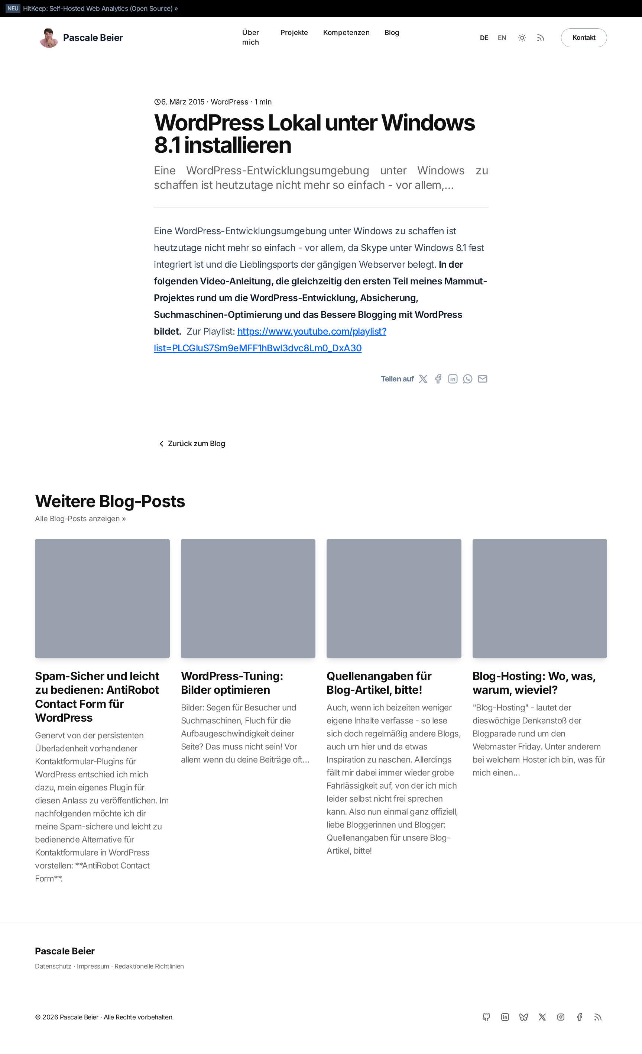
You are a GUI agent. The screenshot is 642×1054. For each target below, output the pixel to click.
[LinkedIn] (452, 378)
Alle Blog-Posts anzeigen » (80, 518)
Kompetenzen (346, 32)
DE (484, 38)
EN (502, 38)
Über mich (250, 37)
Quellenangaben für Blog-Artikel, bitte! (379, 683)
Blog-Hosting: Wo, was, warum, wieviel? (534, 683)
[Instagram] (560, 1017)
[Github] (486, 1017)
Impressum (93, 966)
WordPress (230, 101)
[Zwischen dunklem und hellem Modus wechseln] (522, 37)
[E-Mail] (482, 378)
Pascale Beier (65, 951)
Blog (392, 32)
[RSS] (597, 1017)
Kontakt (584, 37)
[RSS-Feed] (540, 37)
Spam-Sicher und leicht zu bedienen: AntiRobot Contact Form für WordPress (97, 697)
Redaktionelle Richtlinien (149, 966)
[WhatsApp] (467, 378)
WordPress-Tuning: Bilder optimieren (232, 683)
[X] (423, 378)
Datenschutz (53, 966)
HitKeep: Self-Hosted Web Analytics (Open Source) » (100, 8)
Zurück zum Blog (196, 443)
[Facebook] (438, 378)
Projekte (294, 32)
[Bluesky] (523, 1017)
